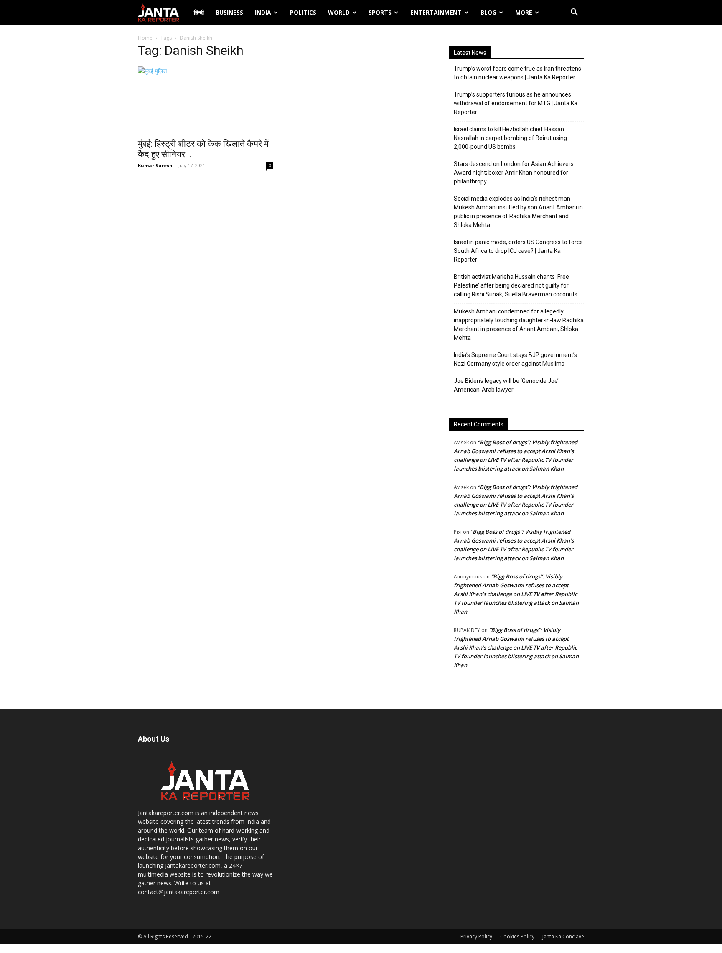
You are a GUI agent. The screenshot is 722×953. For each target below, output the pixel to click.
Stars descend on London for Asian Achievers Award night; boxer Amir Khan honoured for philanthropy (514, 173)
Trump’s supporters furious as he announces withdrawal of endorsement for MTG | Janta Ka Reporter (515, 103)
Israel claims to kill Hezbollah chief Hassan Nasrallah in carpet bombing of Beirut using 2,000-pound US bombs (510, 138)
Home (145, 37)
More (523, 12)
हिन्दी (199, 12)
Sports (380, 12)
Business (229, 12)
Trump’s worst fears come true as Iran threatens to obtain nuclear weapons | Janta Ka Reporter (517, 73)
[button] (574, 13)
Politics (303, 12)
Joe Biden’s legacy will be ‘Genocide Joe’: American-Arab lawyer (507, 385)
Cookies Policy (517, 936)
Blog (488, 12)
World (339, 12)
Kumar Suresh (155, 165)
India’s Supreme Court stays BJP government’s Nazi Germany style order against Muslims (515, 359)
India (263, 12)
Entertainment (436, 12)
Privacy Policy (476, 936)
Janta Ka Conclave (563, 936)
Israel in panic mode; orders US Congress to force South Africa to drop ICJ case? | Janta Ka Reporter (518, 251)
